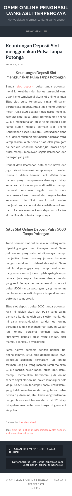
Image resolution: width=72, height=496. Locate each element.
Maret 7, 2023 (14, 64)
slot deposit (25, 86)
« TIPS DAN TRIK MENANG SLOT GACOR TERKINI (32, 450)
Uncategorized (27, 422)
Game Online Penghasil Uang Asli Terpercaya (36, 10)
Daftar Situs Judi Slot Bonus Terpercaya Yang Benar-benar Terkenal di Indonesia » (37, 463)
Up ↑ (37, 488)
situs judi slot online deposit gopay (31, 429)
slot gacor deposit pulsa (19, 432)
